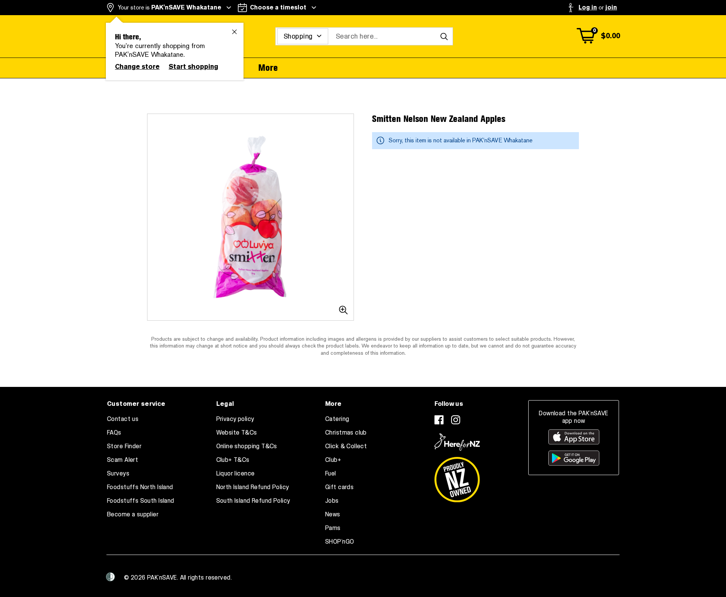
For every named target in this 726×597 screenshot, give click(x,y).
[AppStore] (573, 436)
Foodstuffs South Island (140, 501)
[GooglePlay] (573, 458)
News (332, 514)
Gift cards (339, 487)
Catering (337, 419)
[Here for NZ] (457, 442)
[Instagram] (455, 419)
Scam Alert (122, 460)
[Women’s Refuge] (110, 576)
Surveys (118, 474)
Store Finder (124, 446)
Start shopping (193, 66)
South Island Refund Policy (253, 501)
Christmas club (346, 433)
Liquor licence (235, 474)
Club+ (333, 460)
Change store (137, 66)
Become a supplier (132, 514)
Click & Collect (346, 446)
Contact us (122, 419)
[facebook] (439, 419)
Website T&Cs (236, 433)
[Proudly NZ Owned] (457, 476)
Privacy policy (235, 419)
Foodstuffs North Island (140, 487)
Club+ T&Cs (233, 460)
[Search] (444, 36)
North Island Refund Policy (252, 487)
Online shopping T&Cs (246, 446)
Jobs (332, 501)
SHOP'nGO (339, 542)
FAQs (114, 433)
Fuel (330, 474)
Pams (333, 528)
